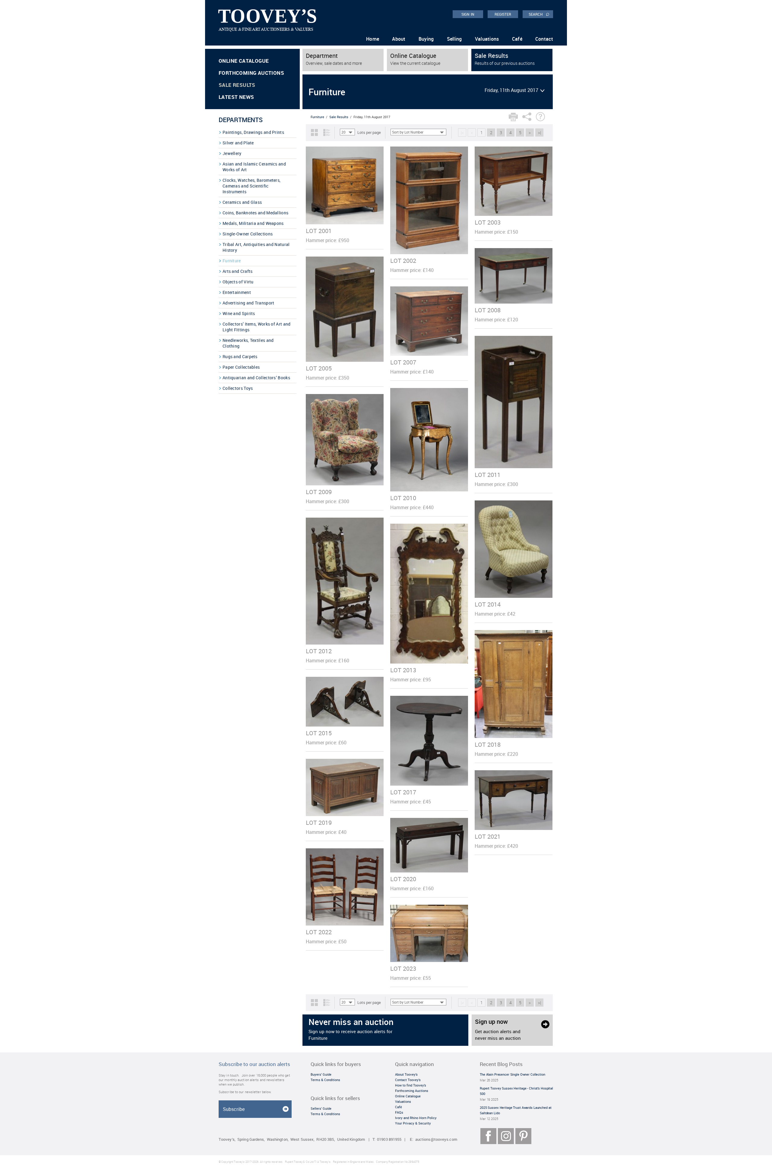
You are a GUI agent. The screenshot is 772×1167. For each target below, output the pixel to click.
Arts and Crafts (238, 271)
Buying (426, 39)
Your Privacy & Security (413, 1123)
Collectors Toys (238, 388)
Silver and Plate (238, 143)
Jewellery (232, 153)
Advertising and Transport (248, 303)
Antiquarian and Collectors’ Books (256, 377)
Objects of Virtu (238, 282)
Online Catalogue (244, 60)
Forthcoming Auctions (251, 72)
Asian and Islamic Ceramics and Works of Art (254, 166)
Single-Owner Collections (248, 234)
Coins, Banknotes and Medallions (255, 213)
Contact (544, 39)
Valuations (487, 39)
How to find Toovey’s (410, 1085)
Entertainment (237, 292)
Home (372, 39)
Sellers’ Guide (321, 1108)
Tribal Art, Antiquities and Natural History (256, 247)
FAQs (399, 1112)
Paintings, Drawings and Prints (253, 132)
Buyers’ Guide (321, 1074)
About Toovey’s (406, 1074)
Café (517, 39)
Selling (454, 39)
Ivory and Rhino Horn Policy (416, 1117)
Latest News (236, 96)
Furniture (232, 260)
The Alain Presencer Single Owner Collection (512, 1074)
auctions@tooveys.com (436, 1139)
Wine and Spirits (239, 313)
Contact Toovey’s (408, 1079)
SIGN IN (467, 14)
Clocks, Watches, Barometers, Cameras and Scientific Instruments (251, 185)
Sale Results (237, 84)
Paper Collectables (241, 367)
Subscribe (234, 1109)
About (399, 39)
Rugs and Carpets (240, 356)
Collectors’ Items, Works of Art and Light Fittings (257, 327)
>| (539, 132)
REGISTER (503, 14)
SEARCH (539, 13)
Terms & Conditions (325, 1079)
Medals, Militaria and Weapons (253, 223)
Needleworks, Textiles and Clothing (248, 343)
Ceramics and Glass (242, 202)
